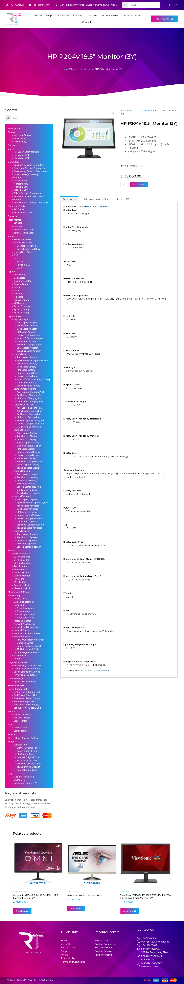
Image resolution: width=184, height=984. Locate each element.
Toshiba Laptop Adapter (29, 351)
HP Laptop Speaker (26, 543)
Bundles (77, 15)
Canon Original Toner (27, 751)
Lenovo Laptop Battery (28, 376)
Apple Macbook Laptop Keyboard (33, 502)
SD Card (18, 222)
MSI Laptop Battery (26, 382)
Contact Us (88, 22)
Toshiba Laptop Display (28, 467)
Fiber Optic (19, 605)
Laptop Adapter (21, 319)
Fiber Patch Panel (26, 617)
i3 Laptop (18, 290)
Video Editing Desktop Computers (31, 202)
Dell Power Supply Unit (25, 695)
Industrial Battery (22, 135)
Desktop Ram (20, 727)
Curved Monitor (22, 572)
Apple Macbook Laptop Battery (32, 360)
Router (17, 658)
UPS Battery (20, 141)
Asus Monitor (20, 569)
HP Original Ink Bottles (25, 675)
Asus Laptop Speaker (27, 537)
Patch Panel (20, 655)
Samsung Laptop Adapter (29, 344)
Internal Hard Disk (23, 242)
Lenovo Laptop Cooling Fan (30, 423)
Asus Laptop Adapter (27, 325)
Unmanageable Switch (28, 652)
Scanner (12, 734)
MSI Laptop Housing (27, 490)
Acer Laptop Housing (27, 474)
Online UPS (19, 779)
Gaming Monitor (22, 575)
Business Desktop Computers (29, 165)
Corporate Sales (109, 15)
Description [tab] (69, 199)
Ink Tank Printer (22, 717)
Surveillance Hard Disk (28, 249)
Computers (13, 162)
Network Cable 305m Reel (27, 633)
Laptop (11, 271)
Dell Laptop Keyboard (27, 509)
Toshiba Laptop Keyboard (29, 527)
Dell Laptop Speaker (27, 540)
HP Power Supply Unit (25, 701)
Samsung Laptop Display (29, 461)
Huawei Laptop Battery (28, 373)
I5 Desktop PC (21, 183)
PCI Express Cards (23, 212)
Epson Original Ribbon (25, 681)
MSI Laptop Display (26, 458)
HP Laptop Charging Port (29, 398)
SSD (16, 255)
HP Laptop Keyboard (27, 512)
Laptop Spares (15, 316)
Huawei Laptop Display (28, 452)
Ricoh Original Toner (27, 760)
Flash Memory (15, 219)
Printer (11, 711)
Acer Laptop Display (27, 433)
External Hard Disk (23, 239)
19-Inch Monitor (86, 69)
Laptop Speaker (22, 531)
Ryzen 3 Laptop (22, 306)
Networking (14, 595)
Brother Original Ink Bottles (27, 665)
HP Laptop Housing (26, 483)
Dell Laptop (19, 277)
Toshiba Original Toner (28, 766)
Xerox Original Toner (27, 770)
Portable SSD (23, 264)
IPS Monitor (20, 582)
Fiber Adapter (24, 611)
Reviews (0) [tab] (122, 199)
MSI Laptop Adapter (27, 341)
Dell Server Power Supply (27, 698)
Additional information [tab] (96, 199)
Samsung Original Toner (29, 763)
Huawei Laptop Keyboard (29, 515)
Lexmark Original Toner (28, 757)
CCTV (11, 148)
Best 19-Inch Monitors (98, 206)
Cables (11, 145)
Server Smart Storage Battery (23, 738)
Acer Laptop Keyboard (28, 499)
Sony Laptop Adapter (27, 347)
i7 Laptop (18, 296)
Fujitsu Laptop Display (28, 442)
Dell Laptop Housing (27, 480)
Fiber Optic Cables (26, 614)
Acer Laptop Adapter (27, 322)
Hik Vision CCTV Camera (26, 152)
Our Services (62, 15)
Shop (49, 15)
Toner (11, 741)
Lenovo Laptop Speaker (29, 546)
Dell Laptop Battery (26, 366)
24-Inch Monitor (22, 559)
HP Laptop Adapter (26, 332)
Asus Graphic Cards (24, 229)
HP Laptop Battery (26, 369)
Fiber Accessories (26, 608)
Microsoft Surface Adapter (30, 338)
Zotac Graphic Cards (24, 232)
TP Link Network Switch (29, 649)
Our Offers (91, 15)
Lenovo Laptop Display (28, 455)
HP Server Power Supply (26, 704)
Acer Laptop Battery (27, 357)
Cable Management (23, 601)
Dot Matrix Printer (23, 714)
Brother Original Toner (28, 747)
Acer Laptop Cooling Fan (29, 407)
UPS (10, 773)
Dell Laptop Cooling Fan (29, 414)
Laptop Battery (21, 354)
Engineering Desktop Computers (30, 171)
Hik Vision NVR (21, 158)
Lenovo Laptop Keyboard (29, 518)
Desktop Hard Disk (26, 245)
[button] (112, 113)
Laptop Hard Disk (22, 252)
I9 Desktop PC (21, 190)
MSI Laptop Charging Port (30, 401)
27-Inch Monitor (22, 563)
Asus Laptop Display (27, 436)
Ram (10, 724)
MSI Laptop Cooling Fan (29, 426)
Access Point (20, 598)
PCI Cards (19, 209)
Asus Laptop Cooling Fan (29, 411)
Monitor (73, 69)
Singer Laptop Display (28, 464)
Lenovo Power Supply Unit (27, 707)
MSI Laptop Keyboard (27, 521)
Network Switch (22, 636)
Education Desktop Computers (29, 168)
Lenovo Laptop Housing (29, 486)
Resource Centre (131, 15)
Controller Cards (16, 206)
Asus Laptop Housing (27, 477)
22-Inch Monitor (22, 556)
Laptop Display (21, 430)
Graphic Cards (15, 226)
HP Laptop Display (26, 448)
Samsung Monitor (23, 585)
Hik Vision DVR (21, 155)
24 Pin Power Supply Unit (27, 692)
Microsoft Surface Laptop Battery (33, 379)
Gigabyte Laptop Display (29, 445)
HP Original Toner (26, 754)
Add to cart (139, 184)
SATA (19, 268)
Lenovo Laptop (21, 300)
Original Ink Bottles (17, 662)
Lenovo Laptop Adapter (28, 335)
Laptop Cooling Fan (23, 404)
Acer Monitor (20, 566)
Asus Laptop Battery (27, 363)
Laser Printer (20, 720)
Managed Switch (25, 642)
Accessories (14, 128)
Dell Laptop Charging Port (30, 395)
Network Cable (21, 630)
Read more (22, 911)
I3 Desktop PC (21, 180)
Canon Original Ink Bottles (27, 668)
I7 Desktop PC (21, 187)
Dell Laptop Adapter (27, 328)
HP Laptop (19, 287)
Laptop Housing (22, 471)
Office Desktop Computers (27, 193)
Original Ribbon (16, 678)
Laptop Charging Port (25, 388)
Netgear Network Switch (29, 646)
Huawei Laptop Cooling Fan (31, 420)
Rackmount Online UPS (25, 783)
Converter (13, 216)
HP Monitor (19, 578)
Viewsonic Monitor (23, 588)
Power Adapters (16, 685)
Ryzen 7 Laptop (21, 312)
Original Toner (21, 744)
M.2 (18, 258)
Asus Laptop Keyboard (28, 505)
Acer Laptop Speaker (27, 534)
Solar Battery (20, 138)
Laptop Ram (20, 730)
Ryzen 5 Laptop (21, 309)
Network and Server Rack (27, 627)
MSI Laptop (19, 303)
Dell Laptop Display (26, 439)
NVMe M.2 (22, 261)
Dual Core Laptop (22, 281)
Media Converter (22, 620)
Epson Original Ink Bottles (27, 671)
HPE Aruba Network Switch (30, 639)
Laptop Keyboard (22, 496)
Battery (11, 132)
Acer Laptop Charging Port (30, 392)
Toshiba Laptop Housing (29, 493)
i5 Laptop (18, 293)
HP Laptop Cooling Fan (28, 417)
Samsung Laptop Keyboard (30, 524)
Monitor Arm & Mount (19, 592)
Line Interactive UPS (24, 776)
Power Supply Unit (17, 689)
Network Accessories (25, 624)
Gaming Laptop (21, 284)
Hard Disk (13, 236)
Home (38, 15)
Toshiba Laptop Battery (28, 385)
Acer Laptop (20, 274)
